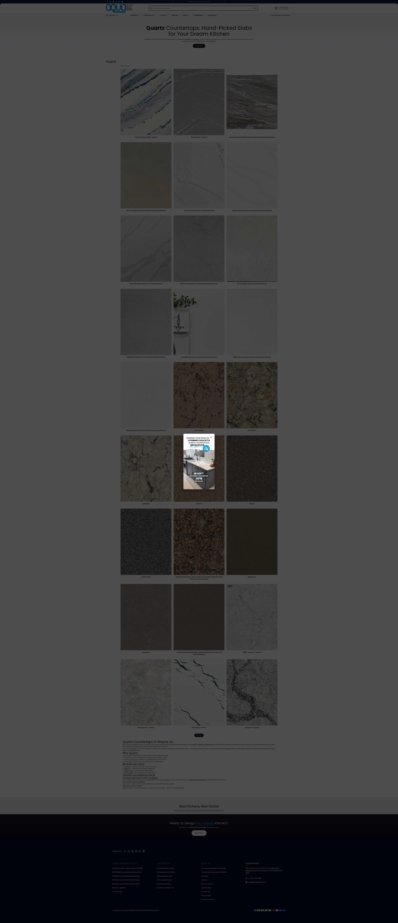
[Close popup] (211, 437)
